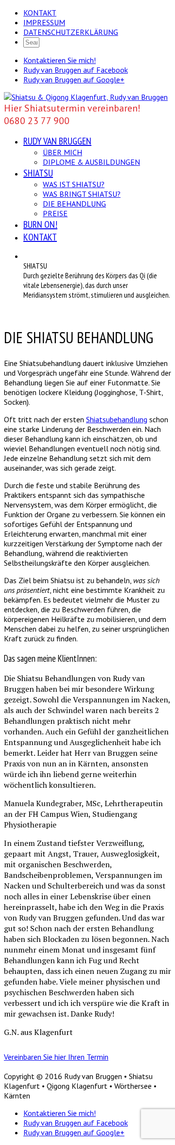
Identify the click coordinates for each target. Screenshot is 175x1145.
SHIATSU (38, 173)
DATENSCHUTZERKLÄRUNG (70, 32)
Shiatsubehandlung (116, 419)
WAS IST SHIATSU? (74, 184)
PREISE (55, 213)
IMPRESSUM (44, 22)
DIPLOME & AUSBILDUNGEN (91, 162)
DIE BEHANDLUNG (74, 203)
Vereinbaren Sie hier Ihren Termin (56, 1057)
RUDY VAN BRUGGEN (57, 141)
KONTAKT (39, 12)
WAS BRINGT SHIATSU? (82, 194)
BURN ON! (40, 224)
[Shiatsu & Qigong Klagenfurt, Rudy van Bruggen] (86, 97)
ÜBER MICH (62, 152)
